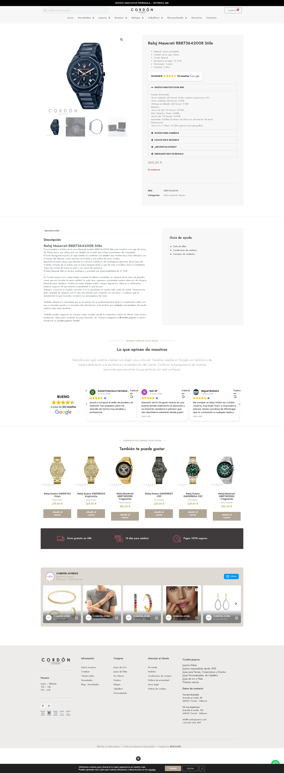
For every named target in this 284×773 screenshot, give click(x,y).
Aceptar (173, 768)
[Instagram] (49, 706)
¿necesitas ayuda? (166, 146)
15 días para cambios (167, 133)
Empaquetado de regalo (169, 153)
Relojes (136, 17)
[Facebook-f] (43, 706)
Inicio (70, 17)
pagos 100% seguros (167, 139)
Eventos (119, 17)
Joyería (103, 17)
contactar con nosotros (125, 305)
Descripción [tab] (52, 230)
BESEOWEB (175, 746)
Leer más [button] (146, 416)
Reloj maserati (170, 195)
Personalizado (175, 17)
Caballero (153, 17)
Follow (233, 576)
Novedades (84, 17)
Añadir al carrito (57, 513)
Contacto (211, 17)
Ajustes (190, 768)
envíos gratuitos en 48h (169, 87)
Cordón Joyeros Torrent (68, 320)
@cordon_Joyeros (127, 317)
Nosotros (197, 17)
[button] (121, 39)
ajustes (152, 769)
